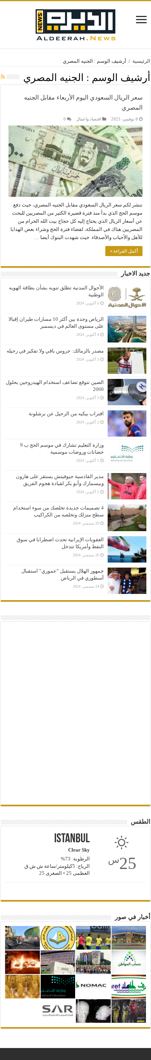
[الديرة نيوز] (75, 23)
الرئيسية (141, 61)
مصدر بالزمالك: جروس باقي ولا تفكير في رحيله (55, 351)
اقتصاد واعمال (88, 119)
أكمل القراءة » (124, 251)
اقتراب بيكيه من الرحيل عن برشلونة (66, 413)
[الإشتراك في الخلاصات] (3, 77)
